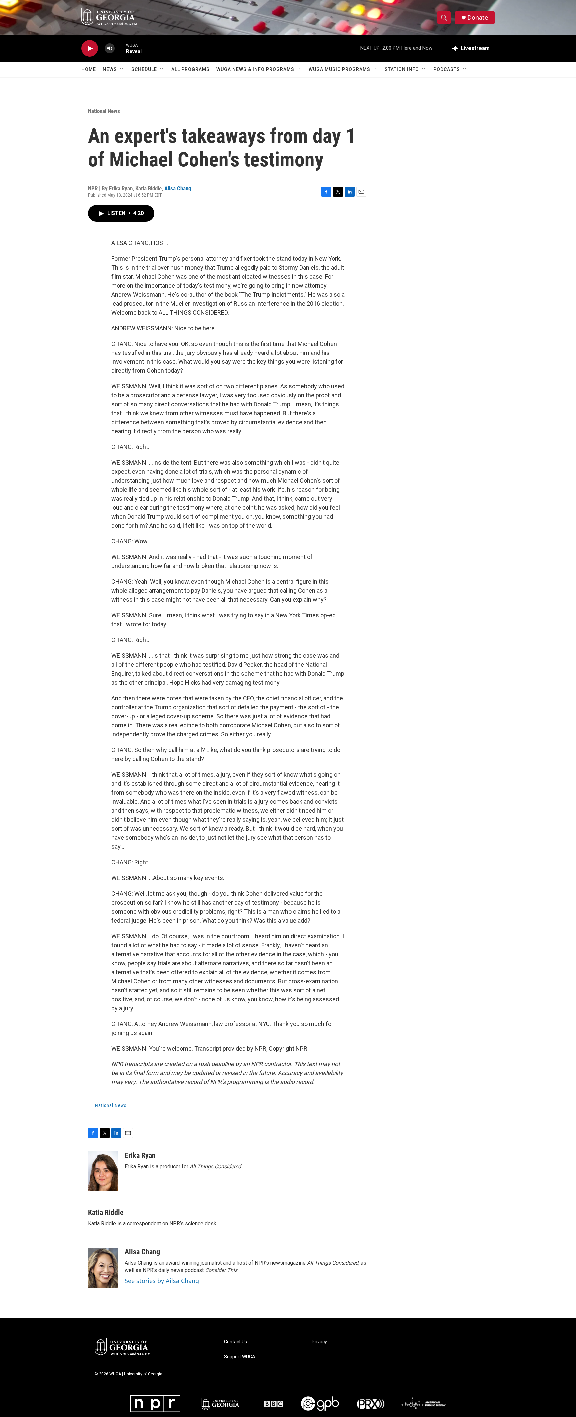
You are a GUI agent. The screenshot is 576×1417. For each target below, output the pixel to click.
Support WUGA (239, 1356)
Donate (477, 17)
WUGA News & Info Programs (255, 69)
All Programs (190, 69)
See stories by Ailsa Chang (162, 1281)
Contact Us (235, 1341)
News (110, 69)
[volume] (109, 48)
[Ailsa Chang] (103, 1268)
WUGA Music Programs (339, 69)
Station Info (402, 69)
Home (88, 69)
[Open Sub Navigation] (122, 69)
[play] (89, 48)
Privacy (319, 1341)
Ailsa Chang (177, 188)
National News (104, 111)
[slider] (120, 48)
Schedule (144, 69)
